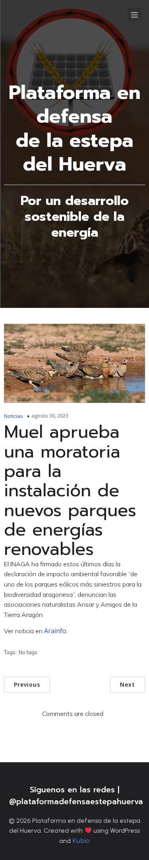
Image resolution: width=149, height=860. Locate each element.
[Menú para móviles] (134, 14)
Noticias (13, 416)
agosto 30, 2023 (49, 415)
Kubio (81, 840)
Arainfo (55, 630)
